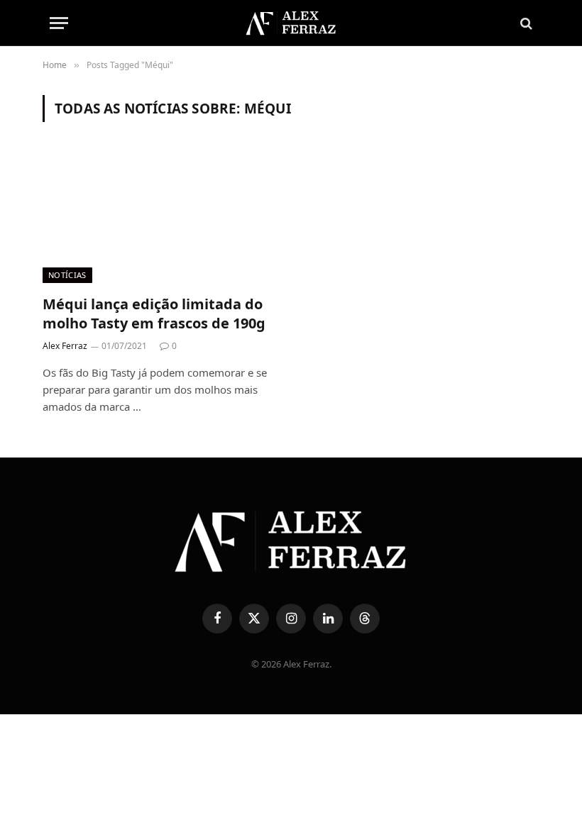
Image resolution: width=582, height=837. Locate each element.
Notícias (67, 275)
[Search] (524, 23)
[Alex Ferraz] (291, 23)
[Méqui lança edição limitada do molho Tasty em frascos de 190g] (160, 216)
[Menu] (59, 23)
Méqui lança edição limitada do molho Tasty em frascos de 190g (154, 313)
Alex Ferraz (65, 346)
